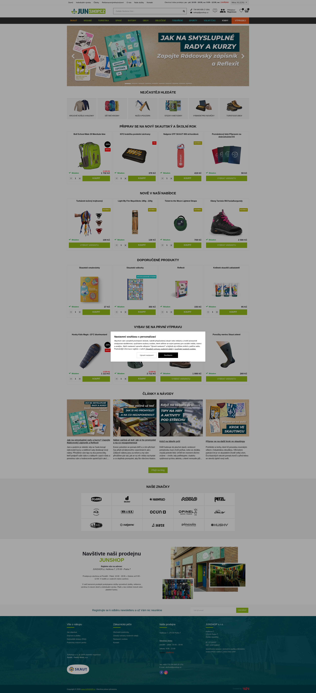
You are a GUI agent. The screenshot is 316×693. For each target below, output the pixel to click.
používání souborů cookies (185, 349)
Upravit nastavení (147, 355)
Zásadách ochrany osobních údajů (159, 349)
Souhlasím (168, 355)
